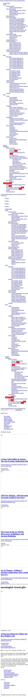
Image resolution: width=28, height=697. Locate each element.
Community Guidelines (9, 685)
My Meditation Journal (15, 75)
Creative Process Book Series (13, 49)
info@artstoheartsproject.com (8, 647)
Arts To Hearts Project (6, 646)
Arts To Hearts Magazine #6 (16, 65)
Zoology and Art (8, 419)
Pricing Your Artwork (14, 111)
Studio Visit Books (10, 41)
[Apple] (1, 693)
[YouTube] (1, 690)
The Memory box (16, 159)
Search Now (19, 410)
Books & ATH (9, 137)
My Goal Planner (13, 76)
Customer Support (8, 677)
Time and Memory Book (15, 35)
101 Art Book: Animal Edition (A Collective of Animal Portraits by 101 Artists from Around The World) (18, 26)
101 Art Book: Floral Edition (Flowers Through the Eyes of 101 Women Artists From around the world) (17, 31)
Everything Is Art (13, 155)
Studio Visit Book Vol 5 (15, 48)
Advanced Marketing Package (16, 92)
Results (8, 190)
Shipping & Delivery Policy (11, 675)
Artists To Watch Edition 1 (15, 7)
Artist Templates (10, 80)
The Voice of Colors (14, 172)
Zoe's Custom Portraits (9, 421)
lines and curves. (13, 37)
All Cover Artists (10, 191)
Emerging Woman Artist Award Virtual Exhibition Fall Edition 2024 (18, 167)
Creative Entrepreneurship (15, 124)
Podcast (5, 145)
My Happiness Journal (14, 72)
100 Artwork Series (11, 9)
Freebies (8, 93)
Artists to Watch (10, 6)
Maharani (11, 182)
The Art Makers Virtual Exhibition (15, 150)
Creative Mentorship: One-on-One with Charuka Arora (17, 84)
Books (4, 4)
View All (9, 432)
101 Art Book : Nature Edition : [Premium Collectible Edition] (17, 19)
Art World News (13, 129)
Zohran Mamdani (8, 420)
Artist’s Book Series (11, 34)
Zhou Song (6, 427)
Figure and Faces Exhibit (15, 179)
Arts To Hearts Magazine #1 (16, 58)
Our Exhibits (9, 180)
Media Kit (6, 688)
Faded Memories (16, 162)
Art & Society (12, 132)
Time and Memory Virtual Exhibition (18, 158)
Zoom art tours (7, 417)
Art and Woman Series (11, 40)
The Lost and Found (17, 165)
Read (4, 94)
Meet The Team (8, 670)
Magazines (9, 56)
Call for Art (6, 686)
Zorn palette (7, 416)
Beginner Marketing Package (16, 90)
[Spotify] (1, 692)
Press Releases (12, 142)
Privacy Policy (7, 671)
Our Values (6, 683)
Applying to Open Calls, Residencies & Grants (17, 330)
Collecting (8, 106)
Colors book (12, 38)
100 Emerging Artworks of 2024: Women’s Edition (17, 11)
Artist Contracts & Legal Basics (17, 122)
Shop (4, 55)
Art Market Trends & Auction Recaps (18, 131)
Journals (8, 69)
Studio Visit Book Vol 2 (15, 44)
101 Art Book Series (11, 17)
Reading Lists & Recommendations (18, 139)
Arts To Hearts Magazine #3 (16, 61)
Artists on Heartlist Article (15, 100)
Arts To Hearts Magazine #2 (16, 59)
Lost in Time (15, 160)
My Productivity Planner (15, 77)
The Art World (9, 125)
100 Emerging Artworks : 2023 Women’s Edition (17, 13)
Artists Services (10, 82)
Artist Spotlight (13, 97)
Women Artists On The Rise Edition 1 (18, 54)
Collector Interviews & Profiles (17, 113)
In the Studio (12, 101)
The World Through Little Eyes (17, 156)
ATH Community (13, 144)
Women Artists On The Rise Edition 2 (18, 52)
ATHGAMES (6, 3)
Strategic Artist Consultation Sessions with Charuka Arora (18, 87)
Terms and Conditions (9, 672)
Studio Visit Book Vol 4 (15, 47)
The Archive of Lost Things (19, 163)
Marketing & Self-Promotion (16, 118)
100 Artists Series (10, 16)
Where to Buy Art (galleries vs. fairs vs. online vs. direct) (18, 109)
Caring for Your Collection (15, 114)
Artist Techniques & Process (16, 103)
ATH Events (12, 135)
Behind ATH (12, 141)
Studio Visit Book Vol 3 (15, 45)
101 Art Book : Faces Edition (15, 187)
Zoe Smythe (7, 423)
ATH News (12, 127)
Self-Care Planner (13, 79)
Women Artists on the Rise (12, 51)
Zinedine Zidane (8, 426)
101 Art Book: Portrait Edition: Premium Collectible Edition (16, 22)
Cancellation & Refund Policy (11, 674)
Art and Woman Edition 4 (14, 189)
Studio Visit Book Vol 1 (15, 42)
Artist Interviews (13, 99)
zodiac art (6, 424)
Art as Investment (13, 115)
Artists (7, 96)
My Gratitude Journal (14, 73)
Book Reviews (13, 138)
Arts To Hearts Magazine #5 (16, 63)
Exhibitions (6, 146)
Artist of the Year (13, 104)
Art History (12, 128)
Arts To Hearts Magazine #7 (16, 66)
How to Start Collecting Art (16, 107)
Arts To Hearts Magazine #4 (16, 62)
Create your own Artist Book (16, 89)
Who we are (7, 682)
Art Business (9, 117)
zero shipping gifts (8, 429)
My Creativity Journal (14, 70)
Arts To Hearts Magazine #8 (16, 68)
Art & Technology (13, 134)
